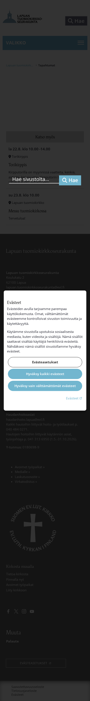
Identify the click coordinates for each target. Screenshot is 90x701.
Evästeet (74, 398)
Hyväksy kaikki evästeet (45, 374)
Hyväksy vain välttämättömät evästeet (45, 386)
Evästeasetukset (45, 362)
